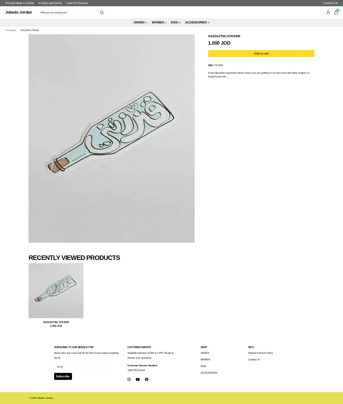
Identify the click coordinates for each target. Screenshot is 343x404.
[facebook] (146, 379)
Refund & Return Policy (260, 352)
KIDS (203, 366)
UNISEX (205, 352)
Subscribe (63, 376)
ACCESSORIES (209, 372)
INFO (251, 347)
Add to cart (261, 53)
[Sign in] (328, 12)
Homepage (10, 30)
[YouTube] (138, 379)
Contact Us (254, 359)
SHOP (204, 347)
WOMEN (205, 359)
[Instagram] (129, 379)
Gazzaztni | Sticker (56, 322)
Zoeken (102, 12)
